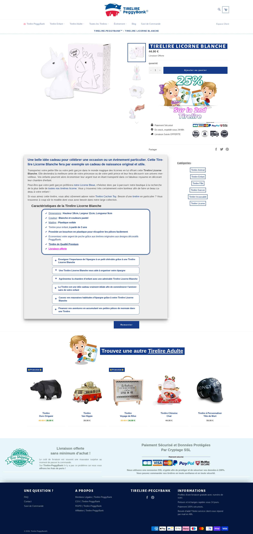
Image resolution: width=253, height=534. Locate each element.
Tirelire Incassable (197, 197)
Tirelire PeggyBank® (39, 531)
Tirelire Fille (198, 183)
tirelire (136, 196)
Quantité (153, 64)
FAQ (26, 497)
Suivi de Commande (150, 24)
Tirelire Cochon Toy (105, 196)
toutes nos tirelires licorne (62, 188)
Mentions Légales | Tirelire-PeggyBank (93, 497)
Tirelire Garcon (198, 190)
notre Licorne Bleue (84, 185)
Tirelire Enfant (56, 24)
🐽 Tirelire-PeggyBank (34, 24)
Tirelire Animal (198, 170)
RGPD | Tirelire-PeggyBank (88, 506)
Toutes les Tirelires (98, 24)
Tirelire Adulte (76, 24)
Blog (134, 24)
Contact (27, 501)
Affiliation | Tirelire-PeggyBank (89, 510)
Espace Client (222, 24)
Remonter (126, 325)
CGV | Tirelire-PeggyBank (87, 501)
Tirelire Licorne (198, 203)
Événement (119, 24)
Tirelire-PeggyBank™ (108, 31)
